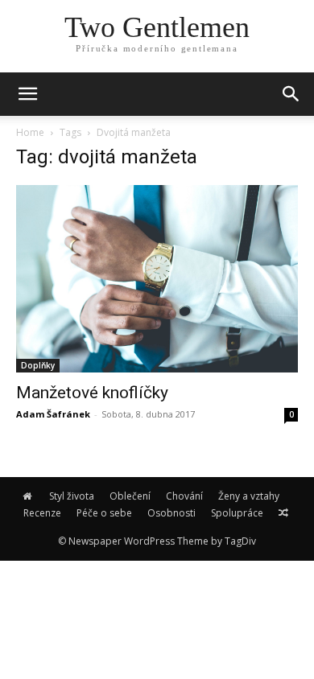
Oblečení (130, 496)
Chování (184, 496)
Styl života (71, 496)
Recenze (42, 513)
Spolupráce (237, 513)
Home (30, 132)
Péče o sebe (104, 513)
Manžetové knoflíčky (92, 392)
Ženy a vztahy (248, 496)
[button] (291, 94)
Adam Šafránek (53, 414)
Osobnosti (171, 513)
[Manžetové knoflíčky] (157, 278)
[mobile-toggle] (27, 94)
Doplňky (38, 365)
